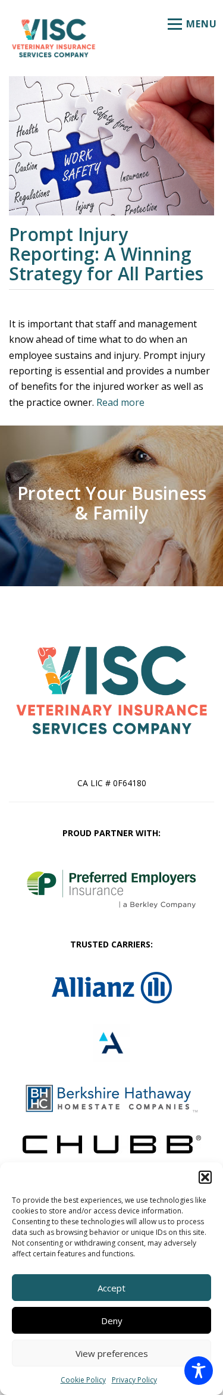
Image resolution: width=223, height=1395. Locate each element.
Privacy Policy (134, 1380)
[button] (205, 1177)
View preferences (112, 1353)
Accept (111, 1288)
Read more (120, 402)
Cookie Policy (83, 1380)
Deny (112, 1321)
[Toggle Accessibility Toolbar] (198, 1370)
